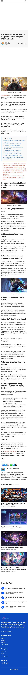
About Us (3, 651)
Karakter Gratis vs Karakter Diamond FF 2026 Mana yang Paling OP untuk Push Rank (14, 177)
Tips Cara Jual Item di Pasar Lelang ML (13, 167)
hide (10, 138)
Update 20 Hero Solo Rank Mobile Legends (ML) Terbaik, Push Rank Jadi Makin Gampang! (15, 172)
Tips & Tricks (4, 644)
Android (3, 642)
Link (21, 42)
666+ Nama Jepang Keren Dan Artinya (15, 588)
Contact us (4, 653)
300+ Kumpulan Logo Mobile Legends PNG (14, 598)
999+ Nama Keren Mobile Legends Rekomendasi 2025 (14, 593)
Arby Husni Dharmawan (7, 43)
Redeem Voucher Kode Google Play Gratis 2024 (15, 602)
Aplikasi (3, 640)
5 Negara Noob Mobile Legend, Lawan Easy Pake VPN (15, 607)
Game (2, 638)
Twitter (15, 451)
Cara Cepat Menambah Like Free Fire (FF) (14, 169)
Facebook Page (8, 451)
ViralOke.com (5, 95)
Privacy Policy (4, 656)
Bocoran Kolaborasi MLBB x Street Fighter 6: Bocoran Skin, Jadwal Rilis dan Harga (13, 504)
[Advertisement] (14, 16)
